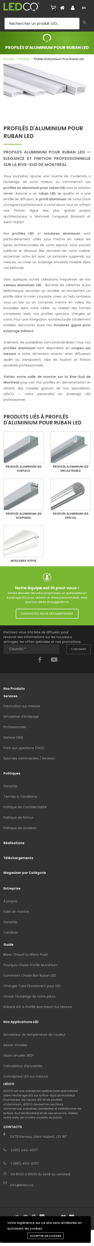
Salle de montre (16, 911)
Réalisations (13, 843)
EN (84, 8)
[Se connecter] (75, 8)
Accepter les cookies (45, 1236)
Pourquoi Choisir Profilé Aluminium (30, 965)
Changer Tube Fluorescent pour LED (31, 986)
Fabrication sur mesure (21, 706)
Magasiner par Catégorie (24, 872)
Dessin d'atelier (15, 1045)
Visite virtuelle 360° (18, 1055)
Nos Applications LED (21, 1022)
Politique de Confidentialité (25, 807)
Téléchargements (18, 858)
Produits (23, 59)
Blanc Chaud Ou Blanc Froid (25, 954)
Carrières (10, 932)
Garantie (10, 786)
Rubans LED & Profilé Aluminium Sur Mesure (37, 1007)
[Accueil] (64, 8)
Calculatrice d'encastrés (22, 1066)
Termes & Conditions (20, 796)
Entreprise (12, 888)
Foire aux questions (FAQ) (23, 748)
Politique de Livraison (19, 828)
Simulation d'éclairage (21, 716)
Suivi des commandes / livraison (29, 758)
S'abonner (78, 649)
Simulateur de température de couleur (34, 1034)
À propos (10, 901)
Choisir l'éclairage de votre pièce (29, 996)
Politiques (11, 773)
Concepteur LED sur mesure (25, 1076)
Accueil (8, 59)
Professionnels (14, 727)
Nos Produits (14, 688)
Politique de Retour (18, 817)
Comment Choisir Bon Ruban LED (29, 975)
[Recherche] (84, 23)
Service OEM (13, 737)
